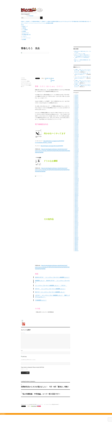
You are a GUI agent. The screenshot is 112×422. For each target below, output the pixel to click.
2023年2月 (76, 146)
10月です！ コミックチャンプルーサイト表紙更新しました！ (50, 292)
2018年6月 (76, 215)
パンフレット (23, 85)
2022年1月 (76, 162)
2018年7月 (76, 214)
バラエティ (24, 36)
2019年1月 (76, 206)
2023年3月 (76, 145)
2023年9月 (76, 138)
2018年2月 (76, 220)
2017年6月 (76, 229)
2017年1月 (76, 236)
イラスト (27, 82)
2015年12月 (76, 250)
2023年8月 (76, 139)
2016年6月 (76, 244)
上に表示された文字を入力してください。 (29, 359)
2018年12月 (76, 207)
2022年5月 (76, 157)
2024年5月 (76, 128)
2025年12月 (76, 104)
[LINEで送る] (47, 79)
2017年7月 (76, 228)
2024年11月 (76, 120)
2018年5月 (76, 216)
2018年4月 (76, 217)
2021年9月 (76, 167)
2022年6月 (76, 156)
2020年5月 (76, 187)
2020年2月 (76, 190)
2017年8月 (76, 227)
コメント (23, 332)
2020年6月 (76, 185)
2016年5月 (76, 245)
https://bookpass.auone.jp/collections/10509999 (52, 145)
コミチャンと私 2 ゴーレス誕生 (79, 53)
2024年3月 (76, 130)
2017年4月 (76, 232)
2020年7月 (76, 184)
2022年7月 (76, 155)
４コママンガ (23, 82)
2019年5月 (76, 201)
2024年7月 (76, 125)
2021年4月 (76, 173)
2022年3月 (76, 160)
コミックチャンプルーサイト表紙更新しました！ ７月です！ (51, 285)
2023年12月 (76, 134)
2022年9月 (76, 152)
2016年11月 (76, 238)
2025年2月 (76, 117)
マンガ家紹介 (25, 29)
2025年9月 (76, 108)
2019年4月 (76, 202)
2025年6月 (76, 112)
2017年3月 (76, 233)
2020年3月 (76, 189)
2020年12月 (76, 178)
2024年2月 (76, 131)
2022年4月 (76, 158)
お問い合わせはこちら (25, 404)
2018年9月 (76, 211)
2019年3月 (76, 204)
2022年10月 (76, 151)
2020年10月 (76, 180)
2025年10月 (76, 107)
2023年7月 (76, 140)
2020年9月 (76, 182)
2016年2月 (76, 248)
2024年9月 (76, 123)
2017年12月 (76, 222)
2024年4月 (76, 129)
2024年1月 (76, 133)
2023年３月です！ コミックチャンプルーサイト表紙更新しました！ (52, 277)
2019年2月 (76, 205)
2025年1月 (76, 118)
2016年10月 (76, 239)
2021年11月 (76, 164)
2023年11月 (76, 135)
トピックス (23, 81)
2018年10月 (76, 210)
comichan (23, 77)
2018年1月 (76, 221)
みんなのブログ (25, 33)
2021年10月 (76, 166)
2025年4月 (76, 114)
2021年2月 (76, 176)
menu (22, 24)
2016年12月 (76, 237)
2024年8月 (76, 124)
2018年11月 (76, 209)
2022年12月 (76, 149)
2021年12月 (76, 163)
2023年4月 (76, 144)
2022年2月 (76, 161)
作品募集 (24, 31)
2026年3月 (76, 101)
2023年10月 (76, 136)
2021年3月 (76, 174)
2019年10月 (76, 195)
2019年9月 (76, 196)
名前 (22, 350)
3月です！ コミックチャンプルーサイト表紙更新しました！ (50, 288)
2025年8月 (76, 109)
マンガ (27, 85)
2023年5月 (76, 142)
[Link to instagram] (53, 80)
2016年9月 (76, 240)
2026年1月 (76, 103)
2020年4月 (76, 188)
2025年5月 (76, 113)
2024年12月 (76, 119)
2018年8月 (76, 212)
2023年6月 (76, 141)
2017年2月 (76, 234)
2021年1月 (76, 177)
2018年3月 (76, 218)
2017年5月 (76, 231)
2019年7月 (76, 199)
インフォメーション (26, 37)
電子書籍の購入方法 (26, 34)
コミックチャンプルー (27, 84)
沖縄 (29, 85)
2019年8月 (76, 198)
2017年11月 (76, 223)
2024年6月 (76, 126)
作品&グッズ (25, 26)
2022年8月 (76, 153)
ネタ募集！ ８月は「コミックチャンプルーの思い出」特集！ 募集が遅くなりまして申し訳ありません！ (82, 70)
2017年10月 (76, 225)
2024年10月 (76, 122)
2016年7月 (76, 243)
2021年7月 (76, 169)
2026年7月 (76, 96)
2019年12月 (76, 193)
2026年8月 (76, 95)
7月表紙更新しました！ (41, 300)
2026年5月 (76, 98)
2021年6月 (76, 171)
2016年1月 (76, 249)
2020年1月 (76, 191)
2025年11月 (76, 106)
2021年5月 (76, 172)
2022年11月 (76, 150)
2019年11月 (76, 194)
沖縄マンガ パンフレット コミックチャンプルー (32, 10)
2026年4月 (76, 100)
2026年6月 (76, 97)
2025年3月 (76, 115)
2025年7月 (76, 111)
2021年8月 (76, 168)
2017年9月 (76, 226)
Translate (31, 15)
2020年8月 (76, 183)
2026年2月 (76, 102)
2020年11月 (76, 179)
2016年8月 (76, 242)
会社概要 (24, 39)
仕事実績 (24, 28)
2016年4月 (76, 247)
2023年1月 (76, 147)
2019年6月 (76, 200)
